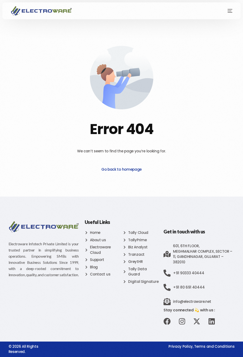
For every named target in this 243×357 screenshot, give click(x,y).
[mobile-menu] (226, 11)
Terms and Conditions (214, 346)
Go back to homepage (121, 169)
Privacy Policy (180, 346)
